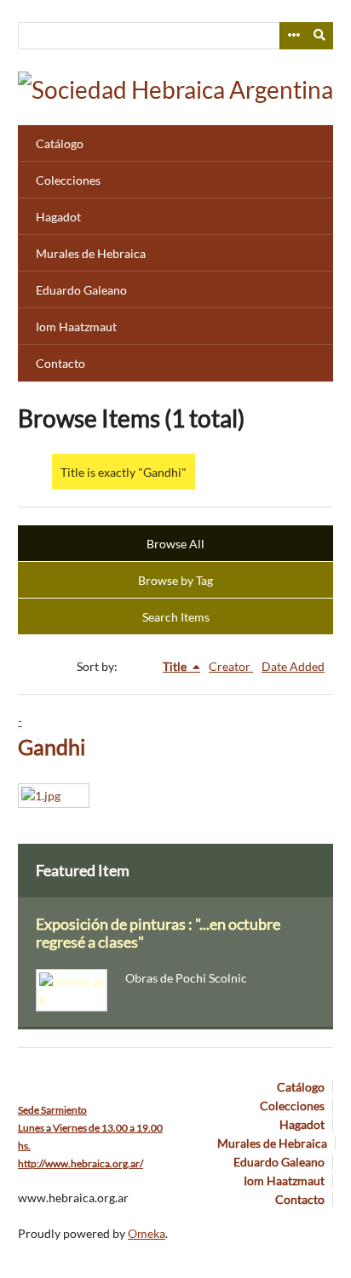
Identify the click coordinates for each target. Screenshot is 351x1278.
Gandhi (51, 747)
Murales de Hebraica (91, 253)
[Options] (293, 35)
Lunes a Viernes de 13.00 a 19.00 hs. (90, 1127)
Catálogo (59, 143)
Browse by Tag (175, 580)
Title (176, 666)
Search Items (176, 617)
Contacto (60, 363)
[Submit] (320, 35)
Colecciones (68, 180)
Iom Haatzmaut (76, 326)
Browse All (175, 543)
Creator (231, 666)
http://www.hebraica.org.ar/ (80, 1163)
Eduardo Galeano (81, 290)
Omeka (146, 1233)
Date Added (293, 666)
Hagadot (58, 216)
